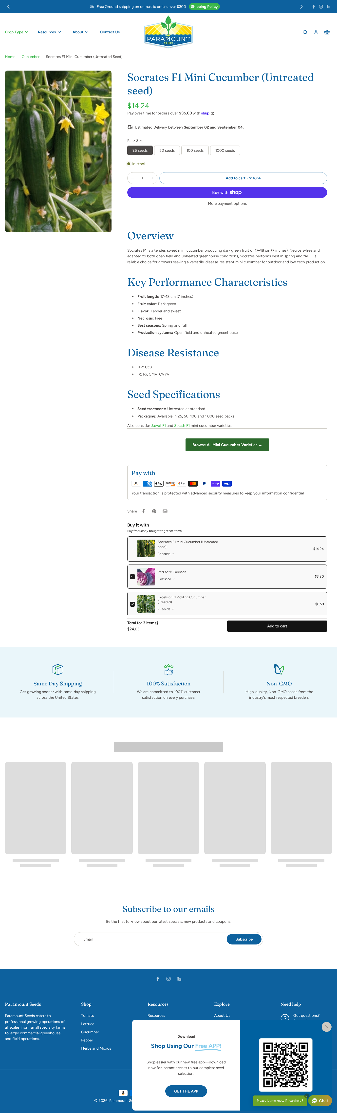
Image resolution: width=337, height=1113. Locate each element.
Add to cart (277, 626)
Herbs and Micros (96, 1048)
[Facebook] (313, 7)
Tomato (87, 1015)
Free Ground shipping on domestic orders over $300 (141, 6)
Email (88, 939)
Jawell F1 (158, 425)
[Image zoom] (58, 151)
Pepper (87, 1040)
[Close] (325, 1026)
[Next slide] (301, 6)
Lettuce (87, 1023)
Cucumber (30, 56)
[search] (305, 32)
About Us (222, 1015)
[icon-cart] (326, 32)
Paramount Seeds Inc (127, 1100)
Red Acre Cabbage (172, 572)
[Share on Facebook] (143, 511)
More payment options (227, 204)
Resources (156, 1015)
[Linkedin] (328, 7)
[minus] (132, 178)
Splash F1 (182, 425)
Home (10, 56)
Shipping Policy (204, 6)
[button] (243, 178)
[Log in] (315, 32)
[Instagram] (321, 7)
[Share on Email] (165, 511)
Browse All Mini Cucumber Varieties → (227, 444)
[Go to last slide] (8, 6)
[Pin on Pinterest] (154, 511)
